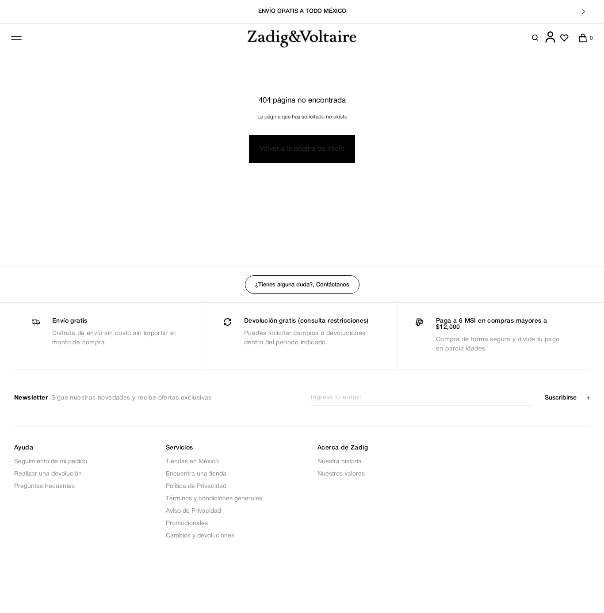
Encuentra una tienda (196, 474)
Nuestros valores (341, 474)
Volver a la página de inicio (302, 149)
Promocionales (187, 523)
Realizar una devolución (48, 474)
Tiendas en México (192, 462)
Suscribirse (567, 398)
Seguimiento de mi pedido (50, 462)
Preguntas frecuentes (44, 486)
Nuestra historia (339, 462)
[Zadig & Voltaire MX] (302, 38)
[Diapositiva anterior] (20, 12)
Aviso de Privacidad (193, 511)
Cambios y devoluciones (200, 536)
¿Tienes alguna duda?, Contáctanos (302, 284)
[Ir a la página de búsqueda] (535, 38)
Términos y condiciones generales (214, 499)
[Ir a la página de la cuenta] (550, 41)
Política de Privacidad (196, 486)
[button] (535, 38)
